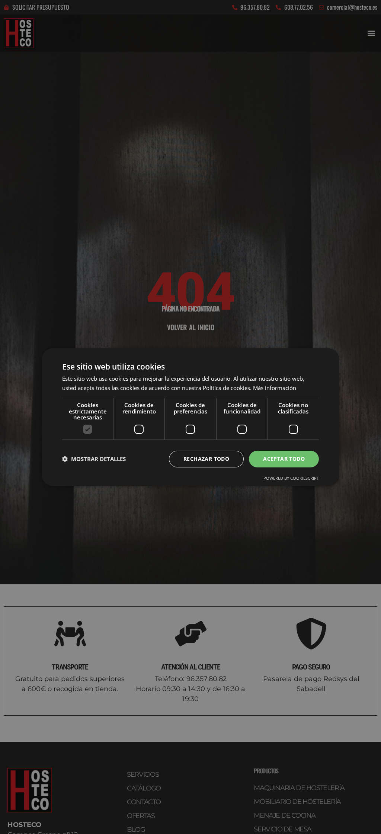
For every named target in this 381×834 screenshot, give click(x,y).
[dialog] (190, 417)
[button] (94, 459)
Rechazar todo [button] (206, 458)
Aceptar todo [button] (284, 458)
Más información (274, 388)
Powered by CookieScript (291, 478)
